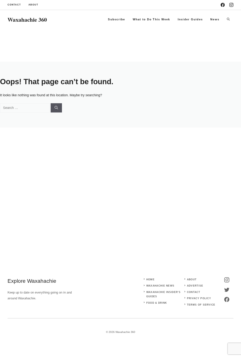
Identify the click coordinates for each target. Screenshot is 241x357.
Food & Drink (156, 302)
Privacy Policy (199, 298)
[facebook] (223, 5)
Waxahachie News (160, 285)
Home (150, 279)
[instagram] (231, 5)
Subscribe (116, 19)
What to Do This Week (151, 19)
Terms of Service (201, 304)
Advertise (195, 285)
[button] (228, 19)
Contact (14, 4)
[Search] (56, 107)
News (214, 19)
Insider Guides (190, 19)
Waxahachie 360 (27, 19)
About (33, 4)
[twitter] (226, 289)
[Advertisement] (120, 188)
